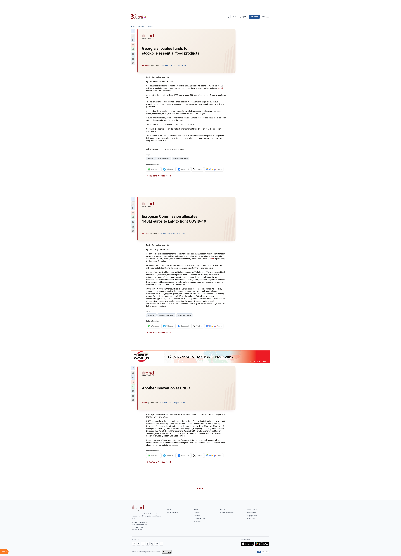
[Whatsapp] (134, 544)
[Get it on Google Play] (262, 544)
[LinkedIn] (157, 544)
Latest (169, 509)
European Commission (166, 315)
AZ (263, 552)
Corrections (197, 522)
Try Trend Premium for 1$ (160, 176)
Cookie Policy (251, 519)
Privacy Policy (251, 512)
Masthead (197, 512)
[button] (133, 31)
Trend (220, 88)
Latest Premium (172, 512)
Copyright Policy (252, 515)
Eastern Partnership (184, 315)
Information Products (227, 512)
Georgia (150, 158)
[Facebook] (138, 544)
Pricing (222, 509)
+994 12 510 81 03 (137, 527)
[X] (143, 544)
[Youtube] (148, 544)
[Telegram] (152, 544)
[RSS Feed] (161, 544)
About (196, 509)
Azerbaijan (151, 315)
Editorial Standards (200, 519)
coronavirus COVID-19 (180, 158)
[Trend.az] (139, 16)
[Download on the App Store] (247, 544)
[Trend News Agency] (138, 508)
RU (267, 552)
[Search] (228, 17)
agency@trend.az (137, 529)
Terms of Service (252, 509)
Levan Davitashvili (163, 158)
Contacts (197, 515)
